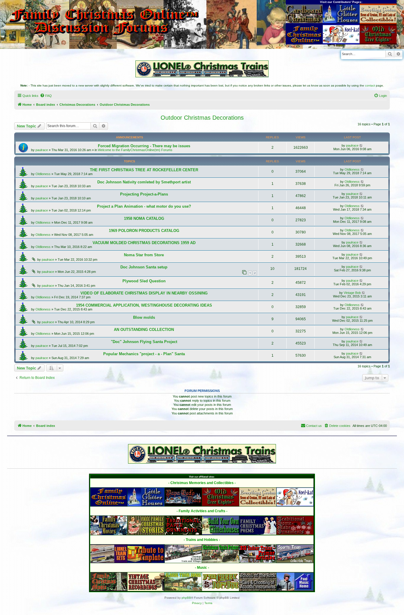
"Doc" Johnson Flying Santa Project (144, 341)
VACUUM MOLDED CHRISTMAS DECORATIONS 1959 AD (144, 243)
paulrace (41, 150)
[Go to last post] (361, 145)
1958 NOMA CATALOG (144, 218)
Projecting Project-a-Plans (144, 194)
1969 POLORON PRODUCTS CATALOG (144, 230)
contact (370, 85)
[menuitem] (46, 95)
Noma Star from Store (144, 255)
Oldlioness (43, 174)
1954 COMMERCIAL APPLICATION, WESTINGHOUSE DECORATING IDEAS (144, 305)
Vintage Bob (352, 292)
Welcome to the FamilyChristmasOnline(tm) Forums (135, 150)
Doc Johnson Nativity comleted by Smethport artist (144, 182)
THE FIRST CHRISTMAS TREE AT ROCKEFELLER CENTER (144, 170)
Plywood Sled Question (144, 281)
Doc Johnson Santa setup (143, 267)
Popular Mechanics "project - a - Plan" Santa (144, 354)
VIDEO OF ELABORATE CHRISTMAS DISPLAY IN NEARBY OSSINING (144, 293)
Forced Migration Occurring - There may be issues (144, 146)
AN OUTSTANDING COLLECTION (144, 329)
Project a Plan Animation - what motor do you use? (144, 206)
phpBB (186, 597)
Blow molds (144, 317)
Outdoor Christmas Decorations (202, 117)
